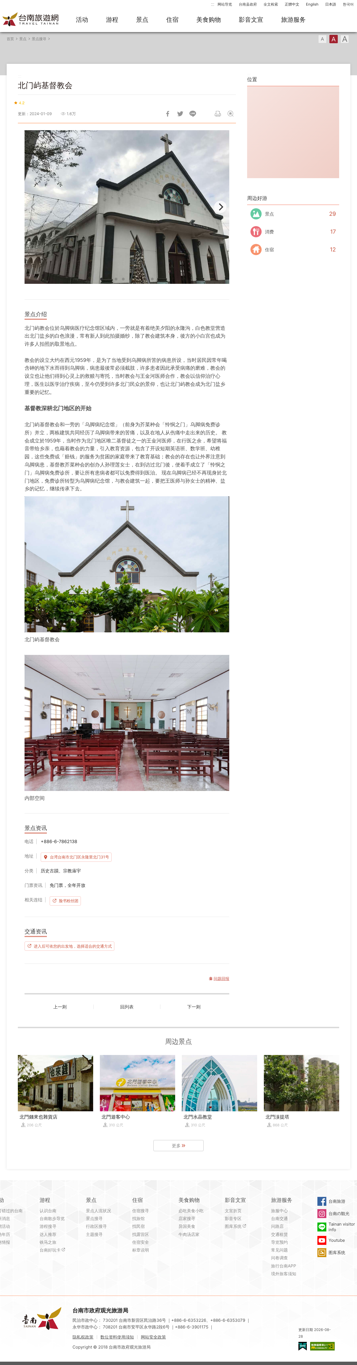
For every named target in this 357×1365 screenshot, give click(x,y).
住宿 (172, 19)
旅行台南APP (283, 1266)
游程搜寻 (48, 1226)
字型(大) (345, 39)
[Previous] (33, 207)
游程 (112, 19)
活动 (82, 19)
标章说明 (140, 1250)
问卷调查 (279, 1257)
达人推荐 (48, 1234)
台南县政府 (248, 4)
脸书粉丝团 (68, 900)
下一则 (194, 1007)
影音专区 (233, 1218)
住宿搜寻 (140, 1210)
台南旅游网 (30, 19)
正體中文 (292, 4)
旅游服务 (293, 19)
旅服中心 (279, 1210)
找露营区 (140, 1234)
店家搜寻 (186, 1218)
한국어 (348, 4)
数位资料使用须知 (117, 1337)
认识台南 (48, 1210)
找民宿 (138, 1226)
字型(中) (333, 39)
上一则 (60, 1007)
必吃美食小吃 (191, 1210)
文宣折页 (233, 1210)
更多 (176, 1145)
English (312, 4)
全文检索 (271, 4)
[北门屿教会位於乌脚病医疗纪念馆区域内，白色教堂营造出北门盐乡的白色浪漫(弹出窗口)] (127, 207)
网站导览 (225, 4)
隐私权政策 (83, 1337)
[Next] (220, 207)
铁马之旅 (48, 1242)
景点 (142, 19)
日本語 (330, 4)
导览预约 (279, 1242)
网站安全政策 (153, 1337)
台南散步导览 (52, 1218)
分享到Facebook (167, 113)
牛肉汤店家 (188, 1234)
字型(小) (322, 39)
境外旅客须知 (283, 1273)
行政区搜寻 (96, 1226)
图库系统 (233, 1226)
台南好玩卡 (50, 1250)
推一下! (180, 113)
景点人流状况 (98, 1210)
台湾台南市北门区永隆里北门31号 (79, 857)
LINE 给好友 (192, 113)
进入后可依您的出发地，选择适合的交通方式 (73, 946)
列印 (217, 113)
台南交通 (279, 1218)
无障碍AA (322, 1346)
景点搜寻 (39, 39)
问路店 (277, 1226)
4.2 (22, 102)
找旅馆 (138, 1218)
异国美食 (186, 1226)
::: (212, 4)
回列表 (127, 1007)
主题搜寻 (94, 1234)
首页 (10, 39)
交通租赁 (279, 1234)
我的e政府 (302, 1346)
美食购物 (208, 19)
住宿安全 (140, 1242)
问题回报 (230, 113)
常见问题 (279, 1250)
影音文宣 (251, 19)
